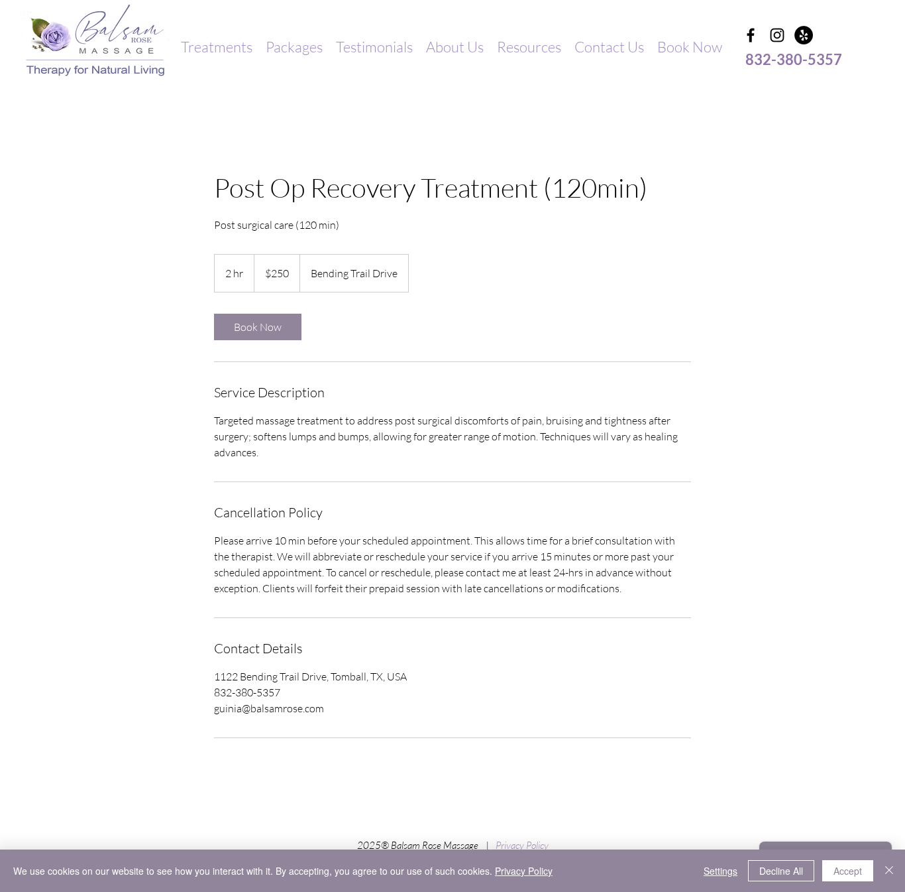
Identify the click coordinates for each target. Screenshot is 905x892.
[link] (257, 327)
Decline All (781, 870)
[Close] (889, 870)
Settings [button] (720, 870)
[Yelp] (803, 35)
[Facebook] (750, 35)
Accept (847, 870)
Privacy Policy (522, 845)
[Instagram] (777, 35)
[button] (216, 47)
